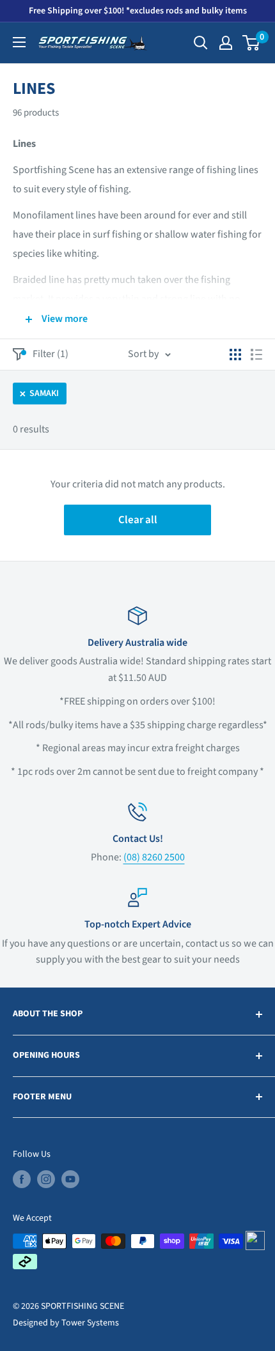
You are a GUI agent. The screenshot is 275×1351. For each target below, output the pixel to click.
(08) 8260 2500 (154, 857)
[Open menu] (19, 42)
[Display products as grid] (235, 354)
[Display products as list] (256, 354)
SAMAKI (44, 393)
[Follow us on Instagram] (46, 1179)
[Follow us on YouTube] (70, 1179)
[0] (252, 42)
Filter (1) (50, 354)
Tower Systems (90, 1323)
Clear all (137, 520)
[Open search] (201, 43)
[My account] (225, 43)
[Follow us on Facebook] (22, 1179)
